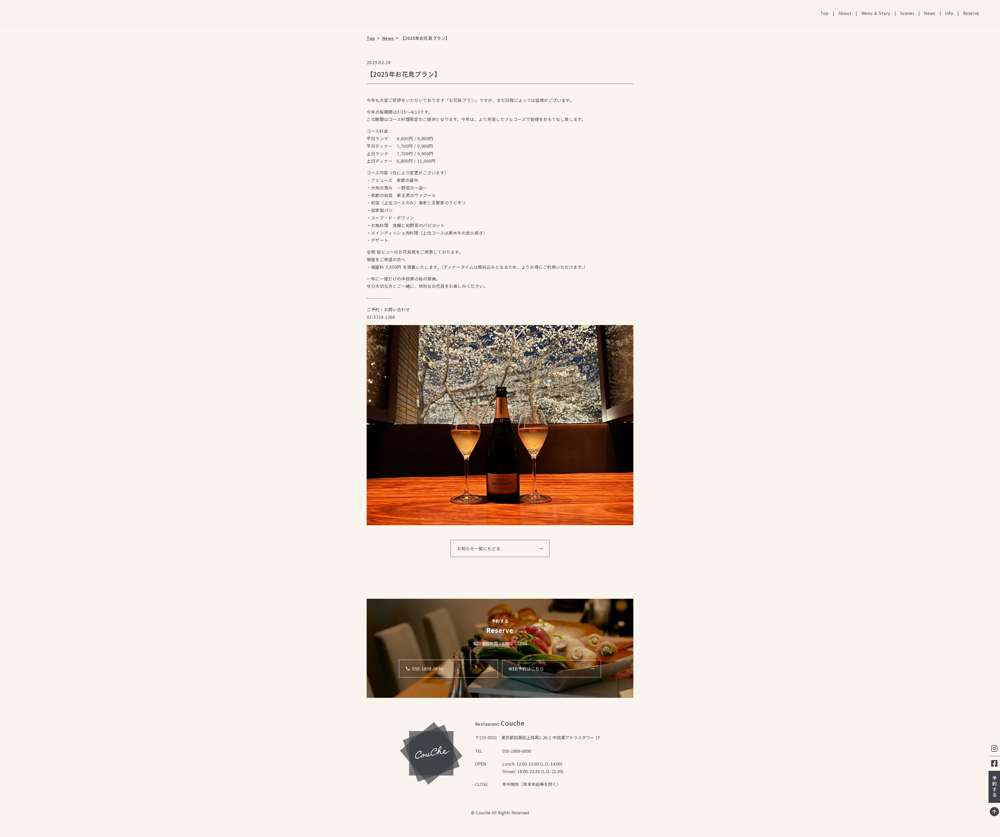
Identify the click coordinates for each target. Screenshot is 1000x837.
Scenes (907, 13)
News (929, 13)
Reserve (971, 13)
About (845, 13)
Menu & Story (875, 13)
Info (949, 13)
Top (824, 13)
